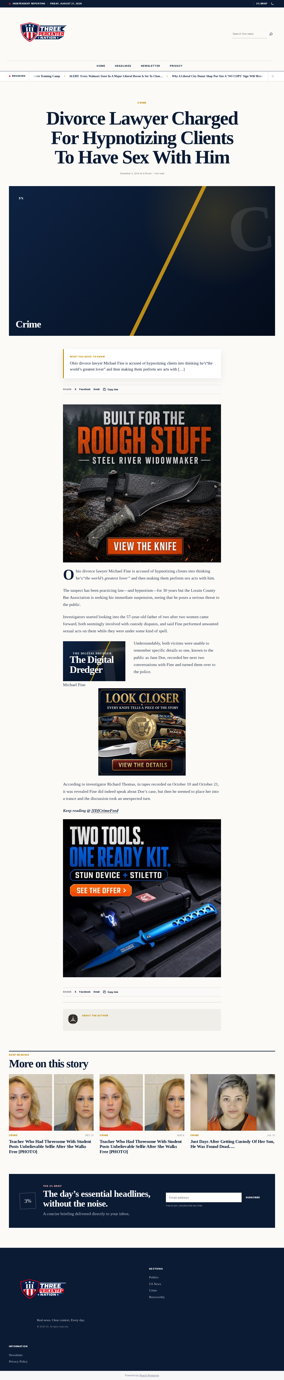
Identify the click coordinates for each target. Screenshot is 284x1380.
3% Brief (261, 3)
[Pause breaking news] (271, 76)
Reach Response (149, 1375)
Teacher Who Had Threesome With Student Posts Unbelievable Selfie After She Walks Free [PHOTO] (50, 1146)
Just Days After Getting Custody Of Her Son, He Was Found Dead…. (232, 1144)
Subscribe (253, 1197)
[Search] (271, 34)
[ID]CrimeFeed (104, 810)
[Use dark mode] (272, 3)
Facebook (85, 389)
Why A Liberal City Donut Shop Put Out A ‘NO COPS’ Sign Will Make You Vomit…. (199, 76)
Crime (141, 102)
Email (97, 389)
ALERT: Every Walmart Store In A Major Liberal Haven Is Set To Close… (89, 76)
